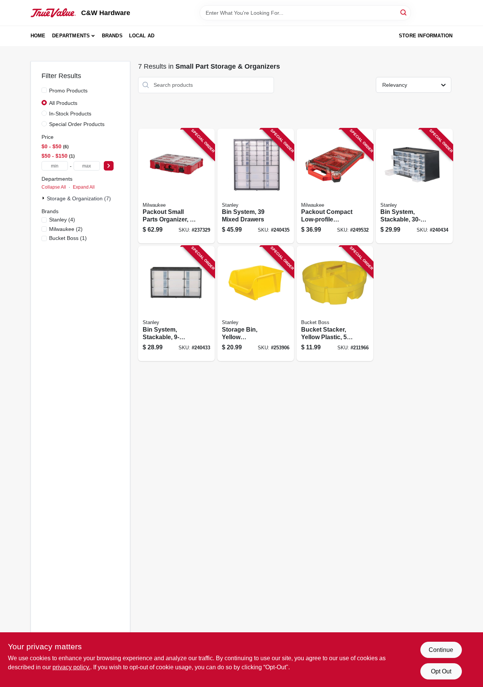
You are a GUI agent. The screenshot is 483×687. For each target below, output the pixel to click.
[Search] (403, 12)
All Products (63, 103)
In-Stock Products (70, 113)
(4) (62, 220)
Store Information (425, 35)
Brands (112, 35)
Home (38, 35)
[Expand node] (44, 198)
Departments (71, 35)
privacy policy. (71, 667)
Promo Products (68, 90)
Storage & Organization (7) (79, 198)
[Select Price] (109, 166)
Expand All (84, 187)
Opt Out (441, 671)
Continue (441, 650)
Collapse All (54, 187)
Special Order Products (77, 124)
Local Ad (142, 35)
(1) (68, 238)
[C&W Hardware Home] (53, 12)
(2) (66, 229)
